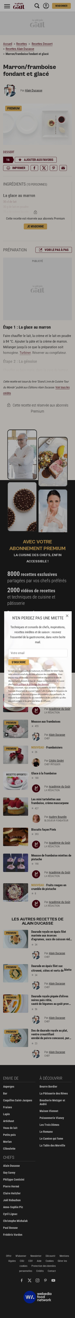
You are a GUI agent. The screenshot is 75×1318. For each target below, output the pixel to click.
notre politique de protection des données (31, 684)
